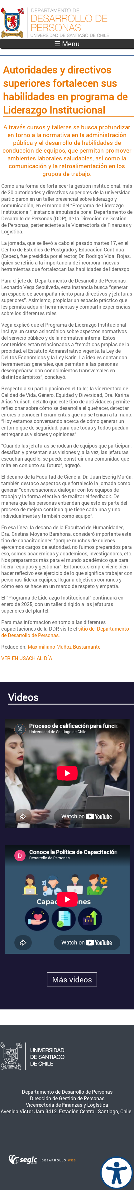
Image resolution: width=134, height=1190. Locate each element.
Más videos (72, 979)
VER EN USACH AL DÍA (26, 658)
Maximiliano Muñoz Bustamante (64, 646)
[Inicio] (67, 22)
